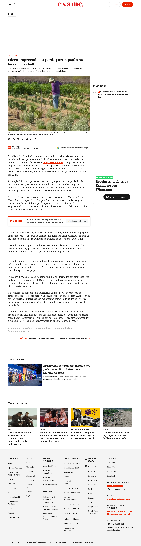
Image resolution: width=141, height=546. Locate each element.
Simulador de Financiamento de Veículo (50, 516)
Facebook (111, 476)
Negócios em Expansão (69, 529)
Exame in (92, 476)
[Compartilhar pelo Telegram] (22, 139)
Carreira (11, 484)
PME (12, 14)
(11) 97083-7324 (118, 524)
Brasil (10, 479)
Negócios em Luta (71, 504)
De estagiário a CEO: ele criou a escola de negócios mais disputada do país (113, 94)
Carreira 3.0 (93, 480)
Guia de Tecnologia (47, 472)
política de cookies (40, 542)
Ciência (29, 492)
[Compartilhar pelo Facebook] (13, 139)
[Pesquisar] (15, 4)
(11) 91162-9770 (118, 489)
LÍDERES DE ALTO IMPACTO (14, 473)
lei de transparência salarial (81, 542)
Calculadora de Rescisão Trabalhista (49, 499)
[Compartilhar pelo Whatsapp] (9, 139)
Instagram (111, 471)
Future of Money (30, 486)
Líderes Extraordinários (70, 498)
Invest (10, 508)
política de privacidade (59, 542)
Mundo (29, 458)
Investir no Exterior (72, 493)
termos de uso (26, 542)
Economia (12, 488)
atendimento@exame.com (118, 499)
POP (28, 496)
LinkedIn (111, 467)
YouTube (111, 463)
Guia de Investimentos (49, 479)
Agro (90, 502)
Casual (29, 463)
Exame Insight (14, 497)
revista (92, 466)
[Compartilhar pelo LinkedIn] (18, 139)
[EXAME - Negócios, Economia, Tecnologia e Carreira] (70, 4)
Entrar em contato (115, 486)
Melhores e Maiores (72, 519)
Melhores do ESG (71, 523)
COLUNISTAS (13, 517)
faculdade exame (93, 459)
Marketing (30, 467)
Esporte (29, 471)
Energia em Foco (71, 488)
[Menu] (9, 4)
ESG (9, 493)
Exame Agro (31, 476)
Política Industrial (71, 508)
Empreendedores (42, 328)
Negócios (12, 513)
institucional (13, 542)
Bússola (67, 477)
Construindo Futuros (69, 482)
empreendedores (53, 162)
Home (10, 55)
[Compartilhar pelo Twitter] (27, 139)
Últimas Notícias (15, 468)
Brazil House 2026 (71, 468)
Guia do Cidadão (50, 466)
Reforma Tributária (72, 463)
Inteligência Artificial (13, 502)
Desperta (92, 485)
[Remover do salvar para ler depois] (35, 139)
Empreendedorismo (62, 328)
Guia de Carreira (50, 485)
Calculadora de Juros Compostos (50, 508)
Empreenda (93, 507)
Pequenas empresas (18, 331)
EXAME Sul (68, 472)
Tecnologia (31, 480)
